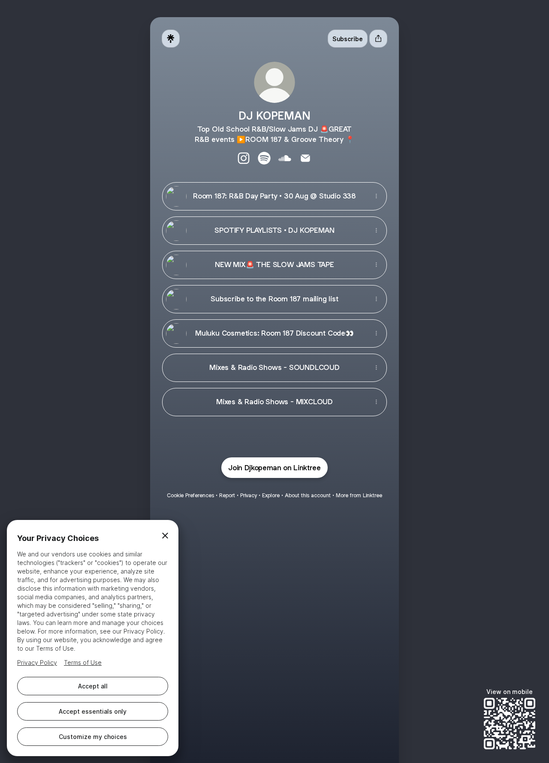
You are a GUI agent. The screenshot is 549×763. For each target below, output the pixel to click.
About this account (308, 495)
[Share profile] (378, 38)
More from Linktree (359, 495)
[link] (243, 158)
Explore (271, 495)
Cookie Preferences (190, 495)
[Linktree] (170, 38)
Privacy (248, 495)
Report (227, 495)
